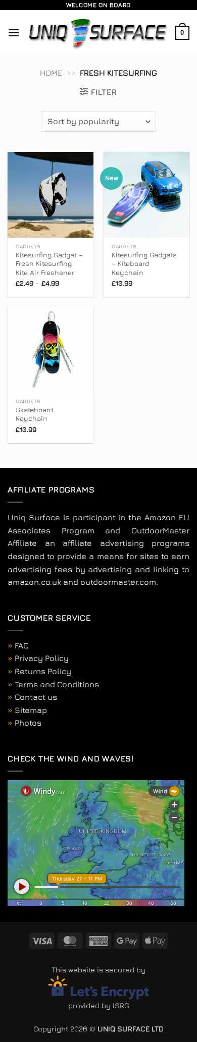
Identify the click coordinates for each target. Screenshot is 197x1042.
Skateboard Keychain (34, 414)
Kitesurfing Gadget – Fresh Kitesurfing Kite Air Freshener (49, 264)
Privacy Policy (42, 658)
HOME (51, 72)
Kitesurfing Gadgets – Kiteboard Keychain (144, 264)
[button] (14, 32)
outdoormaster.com (118, 581)
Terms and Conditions (57, 684)
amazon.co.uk (34, 581)
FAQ (22, 645)
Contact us (36, 696)
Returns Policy (43, 671)
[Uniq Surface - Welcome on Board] (97, 32)
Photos (28, 722)
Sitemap (31, 710)
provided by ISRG (98, 1005)
